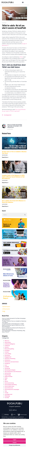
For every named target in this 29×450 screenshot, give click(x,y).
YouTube (7, 397)
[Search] (25, 215)
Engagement (8, 357)
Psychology (8, 374)
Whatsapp (7, 396)
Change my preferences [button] (14, 445)
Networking (8, 373)
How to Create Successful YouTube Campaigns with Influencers (14, 126)
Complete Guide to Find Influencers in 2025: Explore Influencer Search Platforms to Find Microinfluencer (13, 176)
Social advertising (9, 383)
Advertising (8, 342)
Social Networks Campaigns (12, 389)
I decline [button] (14, 442)
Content (7, 352)
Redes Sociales (8, 376)
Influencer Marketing (10, 358)
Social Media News (9, 386)
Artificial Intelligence (10, 344)
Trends (6, 392)
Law (6, 365)
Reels (6, 378)
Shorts (6, 381)
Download (7, 355)
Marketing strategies (10, 370)
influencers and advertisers (12, 361)
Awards (7, 347)
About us (7, 340)
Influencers (7, 360)
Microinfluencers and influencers (13, 371)
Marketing (7, 368)
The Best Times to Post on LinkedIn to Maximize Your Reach (14, 152)
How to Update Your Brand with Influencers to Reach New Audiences (13, 201)
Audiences (7, 345)
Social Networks (9, 387)
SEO (6, 379)
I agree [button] (14, 439)
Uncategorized (7, 115)
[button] (23, 2)
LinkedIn (7, 366)
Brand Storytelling (9, 348)
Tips (6, 391)
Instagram (7, 363)
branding (7, 350)
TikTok (21, 57)
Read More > (5, 157)
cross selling (8, 353)
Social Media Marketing (11, 384)
